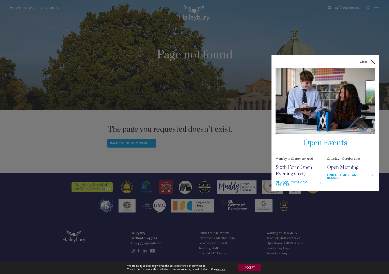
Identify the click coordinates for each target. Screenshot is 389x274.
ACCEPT (250, 267)
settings (220, 269)
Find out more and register (291, 183)
